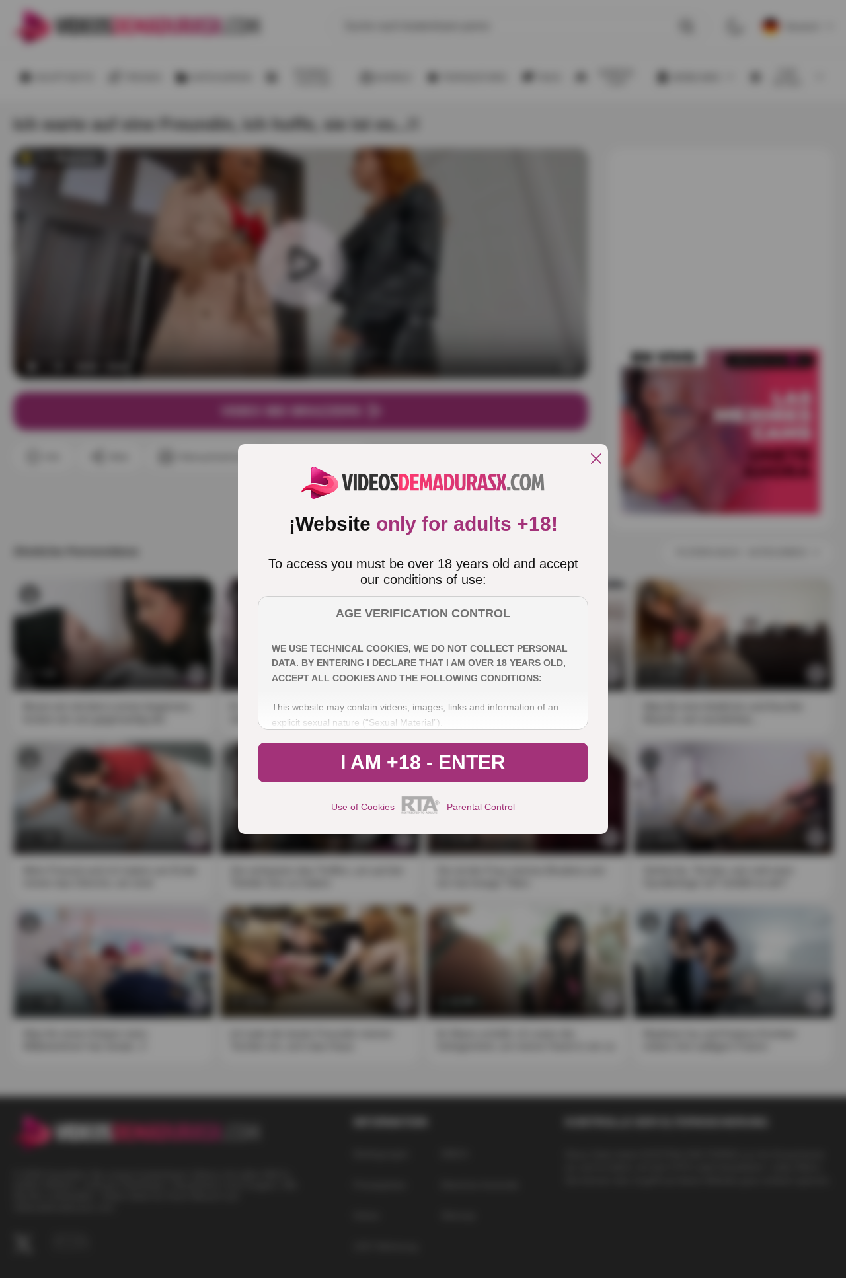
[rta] (420, 812)
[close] (596, 459)
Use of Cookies (363, 807)
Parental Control (481, 807)
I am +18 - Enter (423, 762)
